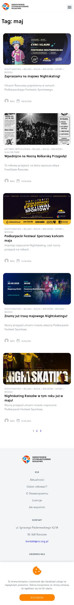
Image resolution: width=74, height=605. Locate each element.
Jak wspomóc (37, 507)
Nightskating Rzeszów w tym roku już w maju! (33, 397)
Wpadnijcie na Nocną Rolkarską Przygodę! (35, 156)
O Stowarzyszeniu (37, 493)
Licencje (37, 500)
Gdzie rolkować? (37, 486)
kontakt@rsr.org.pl (37, 541)
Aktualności (37, 480)
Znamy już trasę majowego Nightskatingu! (35, 315)
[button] (69, 7)
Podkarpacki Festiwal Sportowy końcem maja (34, 238)
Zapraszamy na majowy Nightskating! (32, 76)
